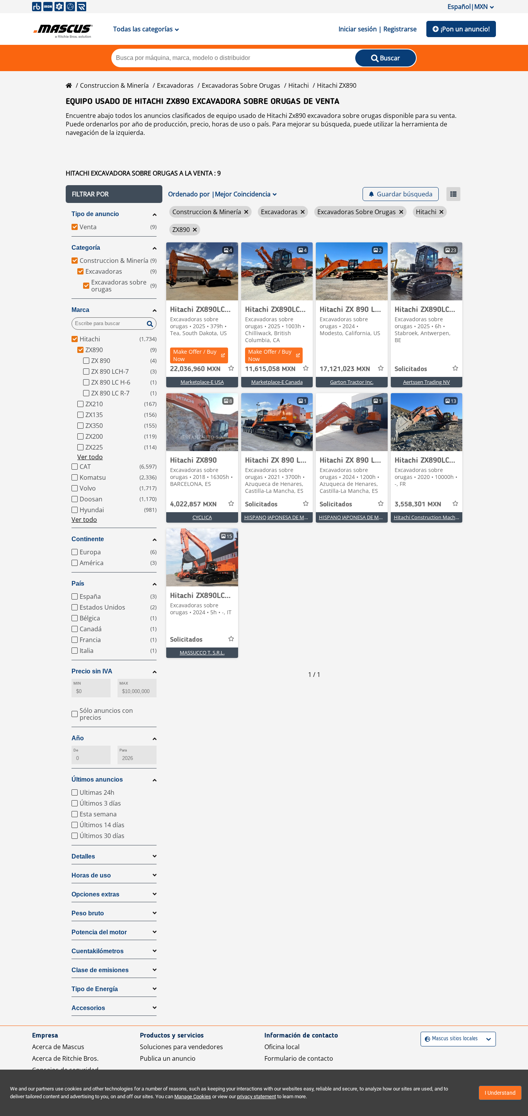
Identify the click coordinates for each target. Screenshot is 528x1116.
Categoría (86, 247)
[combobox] (426, 1039)
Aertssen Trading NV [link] (426, 381)
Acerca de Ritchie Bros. (65, 1058)
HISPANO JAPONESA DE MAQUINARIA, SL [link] (291, 517)
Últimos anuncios (97, 779)
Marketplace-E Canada (277, 381)
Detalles (83, 856)
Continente (88, 539)
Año (78, 738)
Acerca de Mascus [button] (58, 1047)
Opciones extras (95, 894)
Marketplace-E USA (202, 381)
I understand (500, 1093)
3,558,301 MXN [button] (418, 504)
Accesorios (88, 1008)
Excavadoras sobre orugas (241, 85)
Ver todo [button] (90, 457)
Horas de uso (91, 875)
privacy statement (256, 1096)
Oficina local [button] (282, 1047)
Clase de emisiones (100, 970)
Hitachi (298, 85)
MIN (77, 683)
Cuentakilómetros (98, 951)
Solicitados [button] (411, 369)
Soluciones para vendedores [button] (181, 1047)
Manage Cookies (192, 1096)
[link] (202, 271)
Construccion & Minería (114, 85)
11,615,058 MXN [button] (270, 369)
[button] (114, 194)
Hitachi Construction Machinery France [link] (439, 517)
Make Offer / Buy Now (194, 355)
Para (123, 750)
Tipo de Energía (95, 989)
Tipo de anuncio (95, 214)
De (75, 750)
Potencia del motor (99, 932)
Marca (80, 310)
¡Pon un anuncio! (465, 29)
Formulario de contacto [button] (298, 1058)
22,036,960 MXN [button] (195, 369)
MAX (123, 683)
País (78, 583)
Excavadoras (175, 85)
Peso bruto (88, 913)
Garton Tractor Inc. (351, 381)
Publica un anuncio (168, 1058)
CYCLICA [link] (202, 517)
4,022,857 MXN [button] (193, 504)
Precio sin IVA (92, 671)
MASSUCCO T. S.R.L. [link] (202, 652)
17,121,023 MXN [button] (345, 369)
